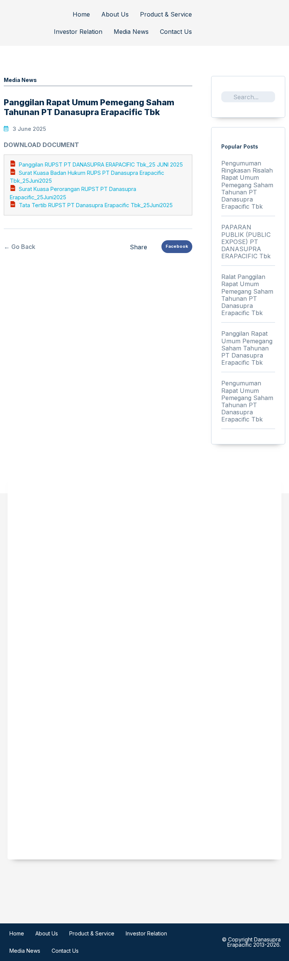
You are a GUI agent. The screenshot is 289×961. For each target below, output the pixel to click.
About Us (115, 14)
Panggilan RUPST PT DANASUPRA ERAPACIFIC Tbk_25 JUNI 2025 (101, 164)
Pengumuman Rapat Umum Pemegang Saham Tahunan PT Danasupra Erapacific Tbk (247, 401)
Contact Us (176, 31)
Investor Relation (78, 31)
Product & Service (166, 14)
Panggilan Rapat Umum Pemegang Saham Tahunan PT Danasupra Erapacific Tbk (246, 348)
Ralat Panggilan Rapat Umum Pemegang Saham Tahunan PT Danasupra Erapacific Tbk (247, 295)
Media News (131, 31)
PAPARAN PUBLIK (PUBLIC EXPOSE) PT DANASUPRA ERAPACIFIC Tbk (246, 241)
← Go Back (19, 246)
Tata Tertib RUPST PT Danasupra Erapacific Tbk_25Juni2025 (96, 205)
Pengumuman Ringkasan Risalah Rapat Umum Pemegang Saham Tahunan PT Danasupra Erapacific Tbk (247, 184)
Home (81, 14)
